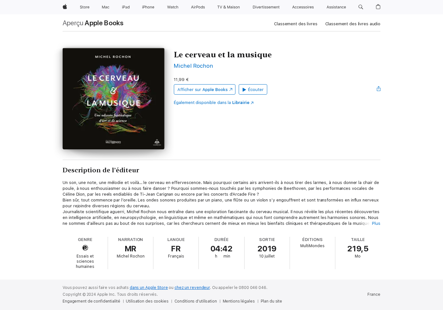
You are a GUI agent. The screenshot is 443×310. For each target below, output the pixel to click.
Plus (376, 223)
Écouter (256, 89)
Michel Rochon (193, 65)
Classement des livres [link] (295, 23)
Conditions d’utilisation (195, 301)
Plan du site (271, 301)
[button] (361, 7)
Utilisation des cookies (147, 301)
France (373, 294)
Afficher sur (202, 89)
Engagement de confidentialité (91, 301)
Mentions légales (239, 301)
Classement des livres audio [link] (353, 23)
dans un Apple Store (149, 287)
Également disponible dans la (211, 102)
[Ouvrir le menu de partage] (379, 89)
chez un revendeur (192, 287)
